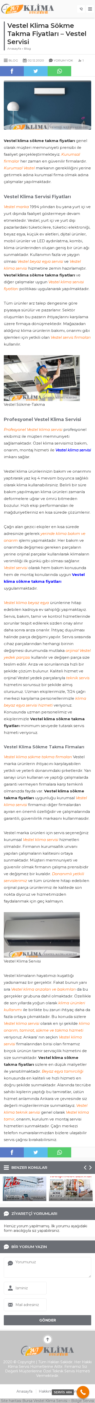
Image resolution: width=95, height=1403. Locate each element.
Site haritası (11, 1400)
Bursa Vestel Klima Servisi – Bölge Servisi (58, 1400)
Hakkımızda (49, 1391)
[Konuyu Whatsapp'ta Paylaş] (59, 71)
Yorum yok (63, 60)
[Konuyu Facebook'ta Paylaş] (12, 71)
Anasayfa (14, 48)
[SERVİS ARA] (83, 1392)
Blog (27, 48)
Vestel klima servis (72, 450)
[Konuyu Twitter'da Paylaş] (36, 71)
